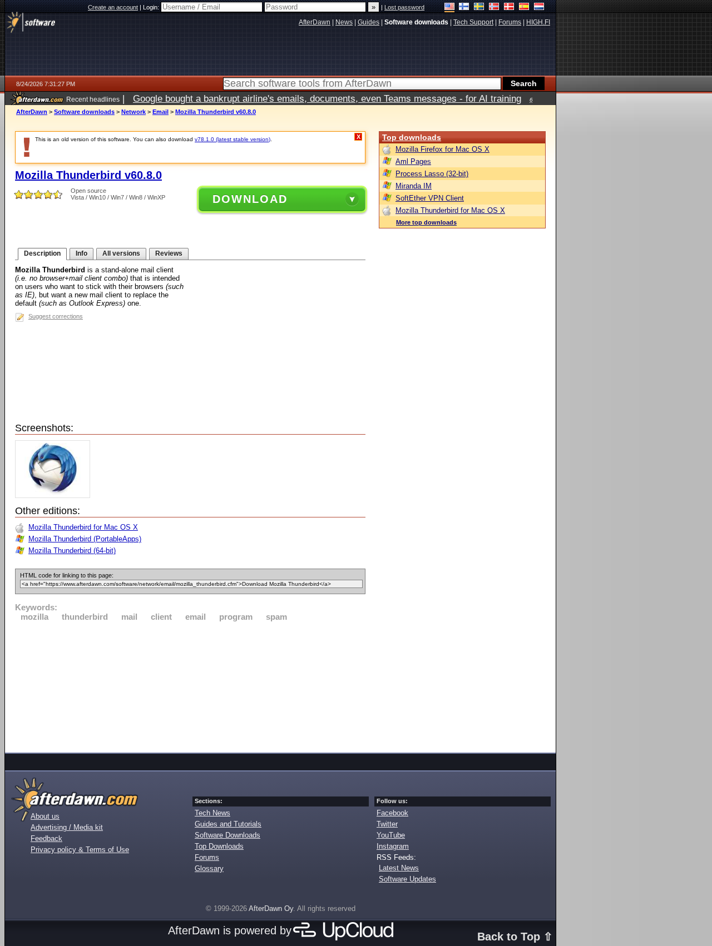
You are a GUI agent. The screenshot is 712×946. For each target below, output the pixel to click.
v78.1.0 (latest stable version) (232, 139)
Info (81, 253)
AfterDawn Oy (271, 908)
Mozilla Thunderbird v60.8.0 (215, 111)
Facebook (392, 813)
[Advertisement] (190, 685)
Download (250, 199)
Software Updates (407, 879)
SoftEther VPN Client (429, 198)
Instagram (393, 846)
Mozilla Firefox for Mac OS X (442, 149)
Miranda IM (413, 186)
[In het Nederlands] (539, 7)
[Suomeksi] (464, 7)
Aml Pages (413, 161)
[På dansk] (509, 7)
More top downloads (426, 222)
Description (42, 253)
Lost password (404, 7)
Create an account (113, 7)
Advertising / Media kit (67, 827)
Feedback (46, 838)
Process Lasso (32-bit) (431, 174)
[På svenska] (479, 7)
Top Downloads (219, 846)
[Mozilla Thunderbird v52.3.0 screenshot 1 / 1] (55, 495)
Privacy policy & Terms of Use (80, 849)
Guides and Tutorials (228, 824)
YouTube (391, 835)
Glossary (209, 868)
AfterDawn (31, 111)
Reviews (168, 253)
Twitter (387, 824)
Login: (152, 7)
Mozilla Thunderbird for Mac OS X (83, 527)
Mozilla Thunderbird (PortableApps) (84, 539)
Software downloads (84, 111)
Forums (207, 857)
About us (45, 816)
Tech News (212, 813)
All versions (121, 253)
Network (133, 111)
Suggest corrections (55, 316)
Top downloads (411, 137)
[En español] (524, 7)
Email (160, 111)
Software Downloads (227, 835)
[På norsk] (494, 7)
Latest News (399, 868)
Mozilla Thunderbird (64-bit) (72, 550)
